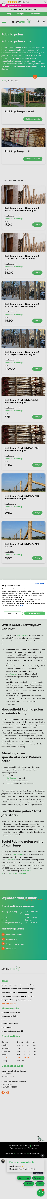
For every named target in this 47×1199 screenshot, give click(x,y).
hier (21, 606)
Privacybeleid (40, 583)
